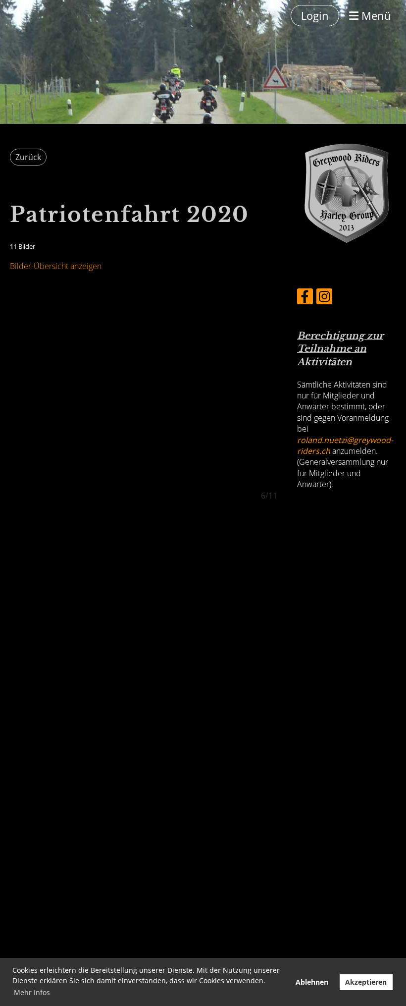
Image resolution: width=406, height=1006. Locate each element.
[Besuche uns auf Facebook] (305, 298)
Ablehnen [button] (312, 982)
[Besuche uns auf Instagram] (324, 298)
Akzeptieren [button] (366, 982)
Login (315, 15)
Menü (374, 15)
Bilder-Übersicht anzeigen (56, 266)
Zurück (28, 157)
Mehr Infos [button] (32, 992)
